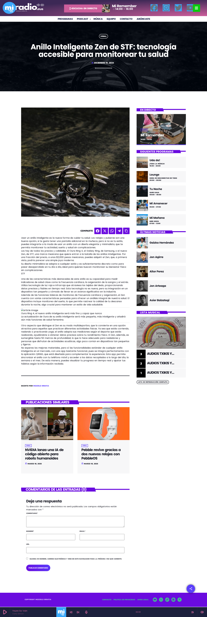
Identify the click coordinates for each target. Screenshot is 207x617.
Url (27, 544)
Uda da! (155, 160)
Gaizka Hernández (162, 243)
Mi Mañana (157, 218)
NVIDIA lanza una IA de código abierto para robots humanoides (44, 454)
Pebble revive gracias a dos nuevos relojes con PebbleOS (101, 454)
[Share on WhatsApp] (112, 231)
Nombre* (30, 531)
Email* (82, 531)
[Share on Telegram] (119, 231)
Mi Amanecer (158, 203)
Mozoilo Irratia (41, 386)
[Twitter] (178, 7)
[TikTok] (167, 600)
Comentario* (32, 513)
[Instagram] (166, 7)
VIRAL (103, 36)
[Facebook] (154, 7)
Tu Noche (156, 189)
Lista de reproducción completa (153, 382)
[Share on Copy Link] (126, 231)
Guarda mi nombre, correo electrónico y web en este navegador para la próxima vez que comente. (76, 559)
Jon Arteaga (158, 286)
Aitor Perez (157, 271)
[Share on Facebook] (97, 231)
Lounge (154, 174)
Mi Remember (152, 135)
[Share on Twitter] (105, 231)
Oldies (144, 130)
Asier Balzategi (159, 300)
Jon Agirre (156, 257)
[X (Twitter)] (161, 600)
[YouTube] (155, 600)
